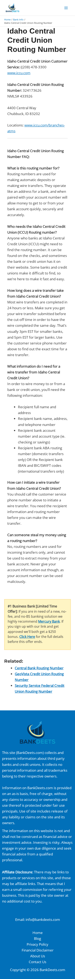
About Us (37, 956)
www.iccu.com (18, 72)
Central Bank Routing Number (39, 668)
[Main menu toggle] (66, 8)
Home (37, 932)
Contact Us (37, 961)
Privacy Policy (37, 944)
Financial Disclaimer (38, 950)
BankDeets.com (30, 752)
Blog (37, 938)
